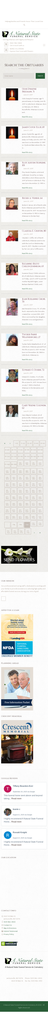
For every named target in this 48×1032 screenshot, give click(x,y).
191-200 (20, 463)
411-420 (7, 491)
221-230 (40, 463)
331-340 (33, 478)
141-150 (27, 456)
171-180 (7, 464)
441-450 (27, 491)
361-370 (13, 484)
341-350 (40, 478)
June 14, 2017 (28, 340)
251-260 (20, 471)
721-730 (33, 524)
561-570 (27, 504)
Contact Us (8, 925)
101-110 (40, 450)
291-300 (7, 478)
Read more (16, 798)
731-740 (40, 524)
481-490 (13, 497)
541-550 (13, 504)
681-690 (27, 517)
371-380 (20, 484)
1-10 (16, 443)
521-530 (40, 497)
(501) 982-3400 (16, 43)
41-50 (43, 443)
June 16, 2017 (28, 234)
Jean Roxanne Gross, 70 (33, 300)
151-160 (33, 456)
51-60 (7, 450)
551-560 (20, 504)
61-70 (14, 450)
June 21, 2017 (28, 95)
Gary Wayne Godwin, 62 (34, 406)
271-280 (33, 471)
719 (20, 525)
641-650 (40, 510)
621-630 (27, 510)
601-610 (14, 510)
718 (14, 525)
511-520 (33, 497)
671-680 (20, 517)
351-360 (7, 484)
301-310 (14, 478)
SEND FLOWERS (17, 49)
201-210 (27, 463)
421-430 (13, 491)
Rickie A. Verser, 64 (32, 198)
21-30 (29, 443)
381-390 (27, 484)
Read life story (27, 117)
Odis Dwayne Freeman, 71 (29, 90)
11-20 (23, 443)
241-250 (13, 471)
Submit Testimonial (11, 931)
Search (40, 76)
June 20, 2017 (28, 168)
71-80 (20, 450)
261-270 (27, 471)
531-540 (7, 504)
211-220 (33, 463)
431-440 (20, 491)
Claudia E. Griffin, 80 (34, 231)
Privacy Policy (9, 934)
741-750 (8, 531)
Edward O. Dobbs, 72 (33, 370)
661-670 (14, 517)
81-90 (27, 450)
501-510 (27, 497)
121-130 (14, 456)
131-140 (20, 456)
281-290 (40, 471)
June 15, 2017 (28, 305)
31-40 (36, 443)
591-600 (7, 510)
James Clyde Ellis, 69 (33, 127)
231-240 (7, 471)
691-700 (33, 517)
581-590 (40, 504)
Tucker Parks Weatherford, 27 (31, 336)
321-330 (27, 478)
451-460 (33, 491)
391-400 (33, 484)
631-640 (33, 510)
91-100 (33, 450)
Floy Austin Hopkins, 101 (34, 164)
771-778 (28, 531)
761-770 (21, 531)
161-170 (40, 456)
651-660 (7, 517)
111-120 (7, 456)
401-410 (40, 484)
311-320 (20, 478)
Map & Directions (10, 928)
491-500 (20, 497)
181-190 (14, 464)
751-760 (15, 531)
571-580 (33, 504)
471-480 (7, 497)
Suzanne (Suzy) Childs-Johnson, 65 (33, 265)
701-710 (40, 517)
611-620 (20, 510)
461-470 (40, 491)
